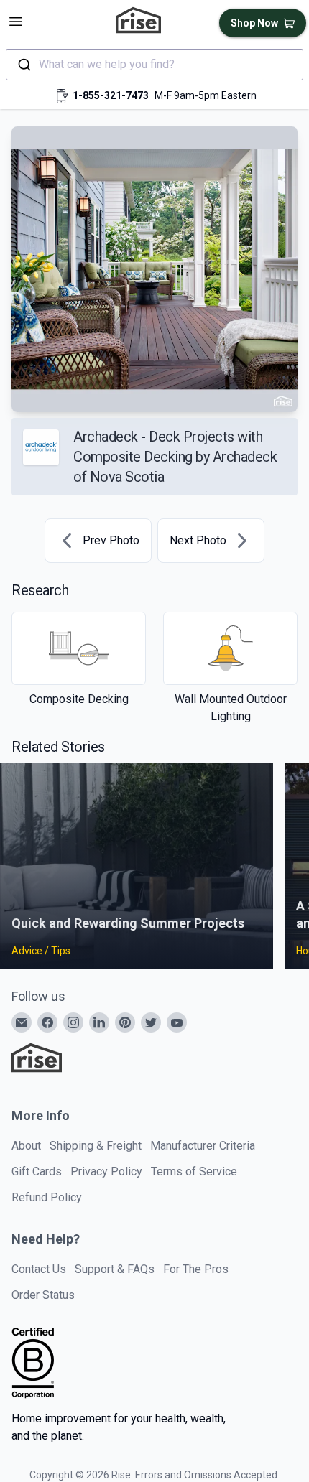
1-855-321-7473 (111, 95)
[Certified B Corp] (33, 1363)
